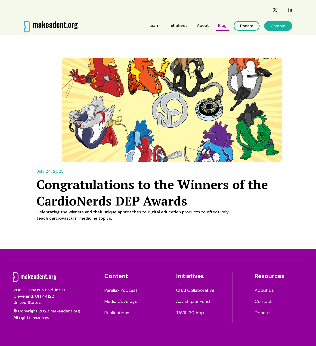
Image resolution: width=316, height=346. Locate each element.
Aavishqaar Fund (193, 301)
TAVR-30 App (190, 313)
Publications (116, 313)
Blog (222, 25)
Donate (246, 25)
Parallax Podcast (120, 290)
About (203, 25)
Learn (154, 25)
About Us (264, 290)
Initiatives (178, 25)
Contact (278, 25)
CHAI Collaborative (195, 290)
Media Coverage (120, 301)
